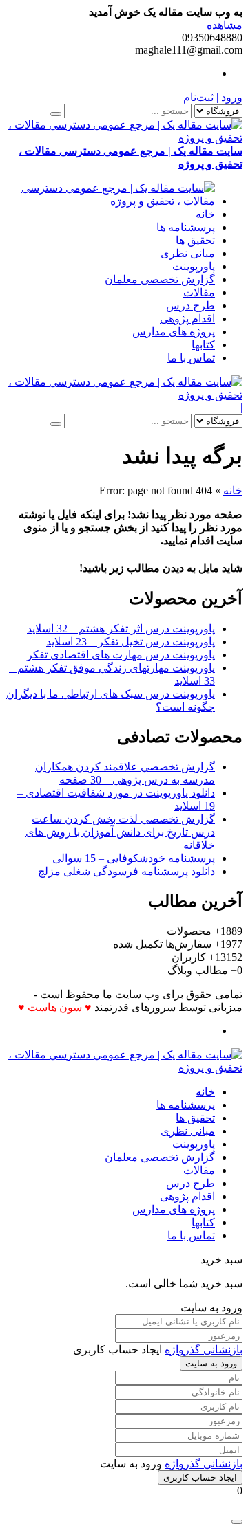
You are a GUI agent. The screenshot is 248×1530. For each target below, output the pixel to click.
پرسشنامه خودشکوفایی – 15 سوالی (133, 858)
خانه (205, 214)
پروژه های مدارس (173, 331)
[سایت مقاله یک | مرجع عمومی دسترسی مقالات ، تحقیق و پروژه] (110, 201)
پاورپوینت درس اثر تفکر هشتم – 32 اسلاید (121, 628)
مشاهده (224, 25)
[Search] (55, 114)
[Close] (236, 1522)
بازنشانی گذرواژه (203, 1349)
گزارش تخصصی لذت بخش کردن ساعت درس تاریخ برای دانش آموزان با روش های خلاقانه (120, 832)
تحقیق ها (195, 240)
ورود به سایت (211, 1363)
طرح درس (190, 305)
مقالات (199, 292)
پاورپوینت (193, 266)
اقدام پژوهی (187, 318)
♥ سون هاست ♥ (55, 1007)
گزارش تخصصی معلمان (160, 279)
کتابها (203, 345)
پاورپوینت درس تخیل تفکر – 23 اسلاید (130, 641)
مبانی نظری (188, 253)
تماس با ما (191, 358)
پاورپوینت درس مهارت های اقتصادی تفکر (121, 655)
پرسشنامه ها (185, 227)
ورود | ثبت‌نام (212, 97)
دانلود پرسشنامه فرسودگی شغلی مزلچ (126, 871)
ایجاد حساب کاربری (200, 1477)
